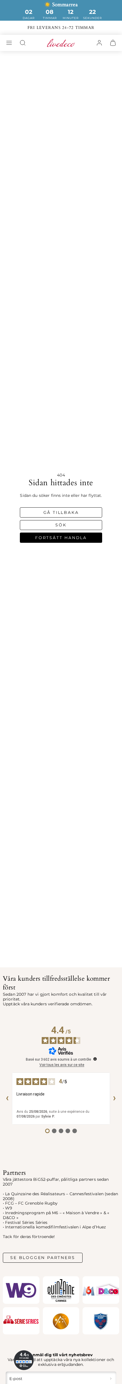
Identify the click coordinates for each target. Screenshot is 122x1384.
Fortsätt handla (61, 537)
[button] (9, 43)
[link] (99, 43)
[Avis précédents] (7, 1099)
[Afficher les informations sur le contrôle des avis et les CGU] (95, 1059)
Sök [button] (60, 524)
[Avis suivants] (115, 1099)
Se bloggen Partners (42, 1257)
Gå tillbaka (61, 512)
